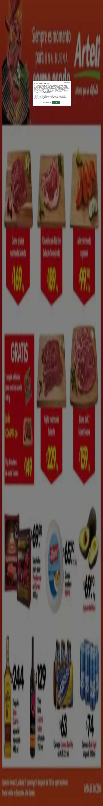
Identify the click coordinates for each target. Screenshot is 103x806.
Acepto (56, 102)
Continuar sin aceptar (67, 82)
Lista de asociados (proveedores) (39, 98)
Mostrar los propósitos (47, 102)
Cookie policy (48, 92)
